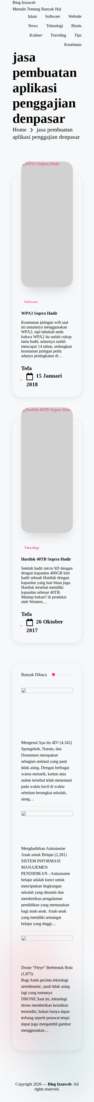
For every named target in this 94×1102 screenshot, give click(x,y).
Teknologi (31, 548)
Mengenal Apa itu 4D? (40, 742)
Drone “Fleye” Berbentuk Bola (47, 967)
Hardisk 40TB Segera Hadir (46, 559)
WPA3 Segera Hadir (39, 313)
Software (31, 302)
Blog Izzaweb (24, 2)
